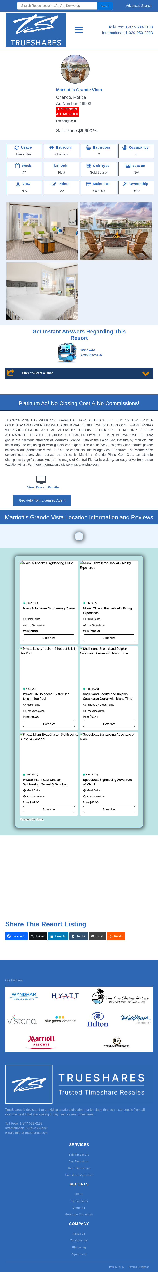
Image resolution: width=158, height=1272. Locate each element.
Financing (79, 1247)
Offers (79, 1194)
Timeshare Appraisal (79, 1175)
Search (105, 6)
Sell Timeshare (79, 1154)
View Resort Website (43, 487)
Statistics (79, 1207)
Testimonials (79, 1240)
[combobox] (65, 6)
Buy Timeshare (79, 1161)
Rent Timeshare (79, 1168)
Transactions (79, 1201)
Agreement (79, 1254)
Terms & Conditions (139, 1267)
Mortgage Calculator (79, 1214)
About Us (79, 1233)
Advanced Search (138, 6)
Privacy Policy (116, 1267)
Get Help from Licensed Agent (42, 500)
